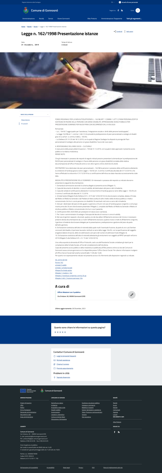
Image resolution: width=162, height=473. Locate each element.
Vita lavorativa (86, 417)
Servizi (50, 18)
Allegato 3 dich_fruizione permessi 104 (69, 278)
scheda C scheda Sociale (63, 267)
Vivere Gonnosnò (63, 18)
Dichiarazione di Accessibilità (29, 467)
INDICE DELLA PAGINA (27, 114)
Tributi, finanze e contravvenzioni (92, 412)
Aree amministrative (26, 417)
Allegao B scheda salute (63, 270)
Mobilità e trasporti (88, 407)
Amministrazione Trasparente (111, 18)
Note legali (66, 467)
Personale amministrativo (28, 412)
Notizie (115, 407)
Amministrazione (28, 18)
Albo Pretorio (92, 18)
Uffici (21, 405)
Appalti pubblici (56, 410)
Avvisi (36, 26)
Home (23, 26)
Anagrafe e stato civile (58, 407)
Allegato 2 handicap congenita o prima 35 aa (70, 275)
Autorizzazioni (55, 412)
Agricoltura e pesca (57, 403)
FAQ (93, 467)
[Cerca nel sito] (138, 10)
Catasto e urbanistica (57, 414)
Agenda (115, 412)
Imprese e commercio (88, 405)
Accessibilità (50, 467)
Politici (22, 407)
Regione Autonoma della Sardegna (31, 2)
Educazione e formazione (59, 419)
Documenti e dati (25, 414)
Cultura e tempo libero (58, 417)
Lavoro (115, 414)
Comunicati (116, 410)
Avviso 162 (59, 262)
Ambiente (54, 405)
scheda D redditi (60, 265)
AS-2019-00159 (61, 260)
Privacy (81, 467)
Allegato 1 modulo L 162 (63, 273)
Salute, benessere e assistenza (91, 410)
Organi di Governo (25, 403)
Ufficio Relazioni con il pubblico (69, 292)
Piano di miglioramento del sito (113, 467)
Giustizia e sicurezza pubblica (91, 403)
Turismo (84, 414)
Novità (41, 18)
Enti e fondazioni (25, 410)
